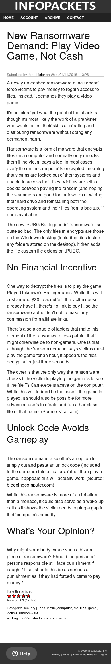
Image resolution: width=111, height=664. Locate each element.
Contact (75, 17)
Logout (104, 654)
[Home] (55, 6)
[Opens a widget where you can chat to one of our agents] (21, 654)
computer (64, 607)
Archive (52, 17)
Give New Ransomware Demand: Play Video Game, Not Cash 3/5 (19, 596)
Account (29, 17)
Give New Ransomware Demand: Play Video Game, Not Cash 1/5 (9, 596)
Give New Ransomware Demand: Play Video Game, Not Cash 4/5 (23, 596)
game (92, 607)
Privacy (56, 654)
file (76, 607)
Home (8, 17)
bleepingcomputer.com (30, 484)
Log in (17, 618)
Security (29, 607)
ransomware (28, 612)
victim (51, 607)
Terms (66, 654)
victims (12, 612)
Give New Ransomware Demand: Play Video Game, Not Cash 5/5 (28, 596)
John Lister (36, 74)
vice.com (68, 411)
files (83, 607)
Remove (92, 654)
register (32, 618)
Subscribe (79, 654)
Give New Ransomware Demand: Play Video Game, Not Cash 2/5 (14, 596)
